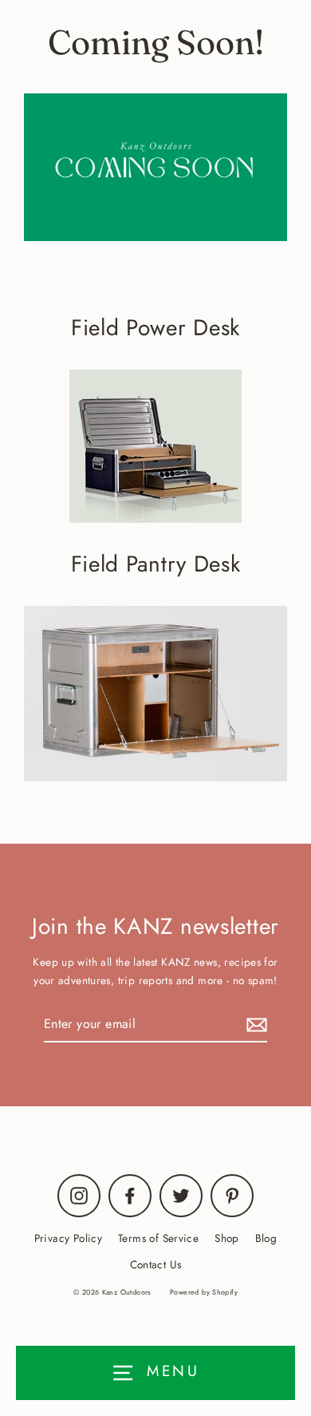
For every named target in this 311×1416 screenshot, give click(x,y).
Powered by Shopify (204, 1292)
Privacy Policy (68, 1238)
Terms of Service (158, 1238)
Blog (266, 1238)
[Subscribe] (254, 1024)
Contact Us (156, 1264)
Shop (227, 1238)
